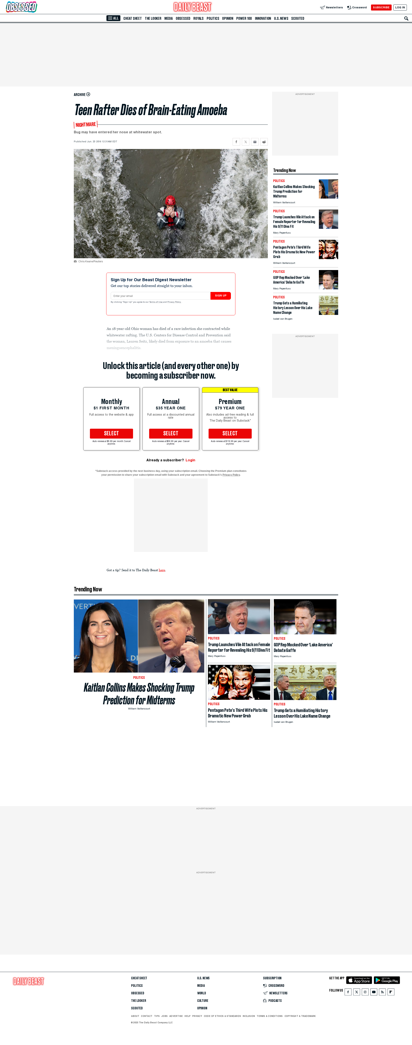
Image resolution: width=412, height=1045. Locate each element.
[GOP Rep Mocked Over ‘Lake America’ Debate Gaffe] (328, 288)
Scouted (297, 18)
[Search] (406, 18)
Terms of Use (156, 302)
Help (188, 1016)
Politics (213, 18)
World (201, 993)
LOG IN (400, 7)
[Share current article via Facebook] (236, 142)
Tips (157, 1016)
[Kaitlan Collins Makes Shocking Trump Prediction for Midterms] (328, 197)
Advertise (176, 1016)
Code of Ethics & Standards (222, 1016)
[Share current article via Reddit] (264, 142)
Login (190, 460)
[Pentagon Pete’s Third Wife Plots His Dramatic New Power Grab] (328, 258)
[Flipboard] (391, 993)
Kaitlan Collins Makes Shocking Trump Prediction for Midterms (139, 694)
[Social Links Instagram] (365, 993)
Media (168, 18)
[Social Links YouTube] (373, 993)
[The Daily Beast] (192, 7)
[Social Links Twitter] (356, 993)
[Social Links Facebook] (348, 993)
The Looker (153, 18)
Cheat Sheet (132, 18)
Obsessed (183, 18)
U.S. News (281, 18)
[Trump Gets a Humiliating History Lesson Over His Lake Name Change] (328, 314)
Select (111, 433)
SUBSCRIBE (381, 7)
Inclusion (249, 1016)
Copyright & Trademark (300, 1016)
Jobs (164, 1016)
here (162, 570)
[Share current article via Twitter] (245, 142)
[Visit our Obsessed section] (35, 7)
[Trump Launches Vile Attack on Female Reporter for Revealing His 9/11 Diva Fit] (328, 227)
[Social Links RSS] (382, 993)
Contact (146, 1016)
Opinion (227, 18)
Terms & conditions (270, 1016)
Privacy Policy (174, 302)
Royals (198, 18)
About (135, 1016)
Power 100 (244, 18)
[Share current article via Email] (255, 142)
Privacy (197, 1016)
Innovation (263, 18)
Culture (202, 1000)
